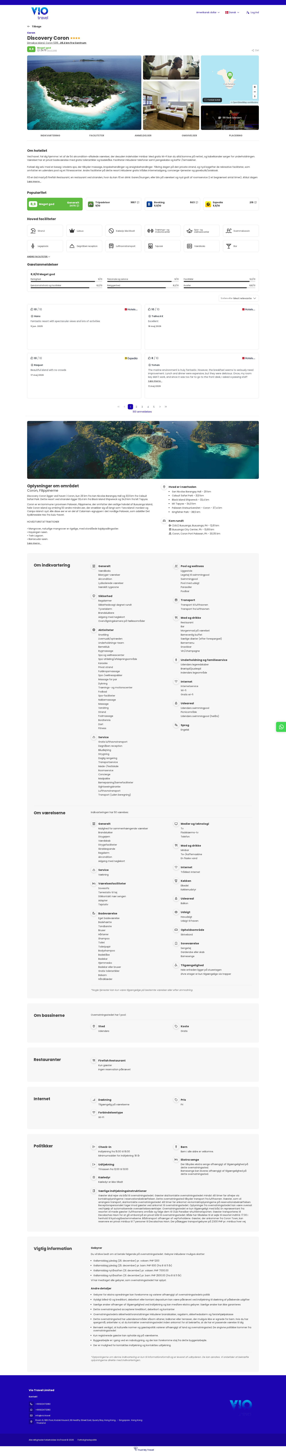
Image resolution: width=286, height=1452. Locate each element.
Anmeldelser (143, 135)
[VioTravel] (240, 1407)
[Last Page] (165, 406)
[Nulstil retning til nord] (254, 96)
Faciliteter (96, 135)
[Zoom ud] (254, 91)
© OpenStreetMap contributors (244, 102)
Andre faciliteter (37, 257)
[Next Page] (160, 406)
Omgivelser (189, 135)
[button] (230, 76)
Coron (31, 32)
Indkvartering (50, 135)
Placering (235, 135)
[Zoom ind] (254, 87)
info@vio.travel (42, 1415)
